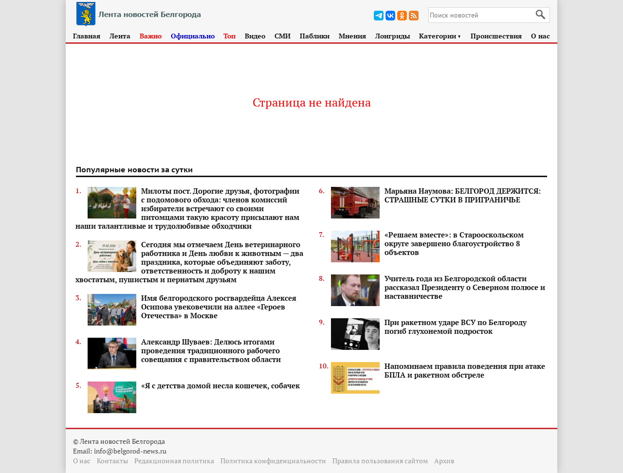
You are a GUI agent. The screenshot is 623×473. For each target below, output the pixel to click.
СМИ (283, 35)
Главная (86, 35)
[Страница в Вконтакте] (390, 15)
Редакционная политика (174, 460)
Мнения (352, 35)
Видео (255, 35)
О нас (540, 35)
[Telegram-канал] (379, 15)
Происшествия (496, 35)
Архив (444, 460)
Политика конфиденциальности (273, 460)
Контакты (112, 460)
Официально (193, 35)
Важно (151, 35)
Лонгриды (392, 35)
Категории (440, 35)
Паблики (315, 35)
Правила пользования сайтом (380, 460)
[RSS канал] (414, 15)
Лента (120, 35)
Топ (229, 35)
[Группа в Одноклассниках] (402, 15)
